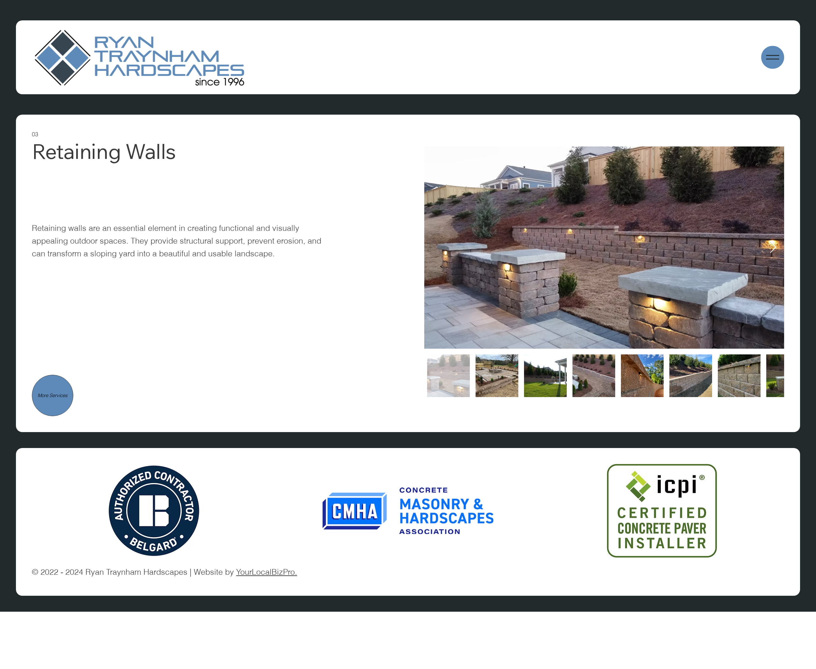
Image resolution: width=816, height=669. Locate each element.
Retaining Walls (104, 151)
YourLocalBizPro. (266, 572)
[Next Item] (773, 247)
